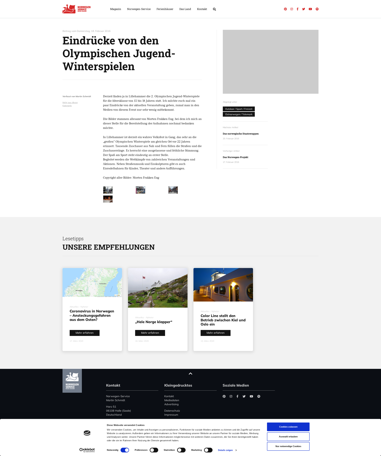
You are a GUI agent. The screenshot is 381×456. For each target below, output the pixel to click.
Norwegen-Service (139, 9)
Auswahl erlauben (288, 436)
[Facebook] (298, 9)
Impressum (171, 414)
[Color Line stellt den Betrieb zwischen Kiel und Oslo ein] (223, 285)
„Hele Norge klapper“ (153, 322)
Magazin (115, 9)
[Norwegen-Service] (77, 8)
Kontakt (202, 9)
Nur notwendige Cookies (288, 446)
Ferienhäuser (165, 9)
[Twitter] (303, 9)
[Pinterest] (285, 9)
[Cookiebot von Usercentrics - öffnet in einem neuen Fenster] (87, 450)
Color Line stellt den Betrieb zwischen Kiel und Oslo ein (223, 320)
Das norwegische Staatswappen (241, 133)
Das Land (185, 9)
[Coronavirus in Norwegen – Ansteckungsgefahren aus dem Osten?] (92, 282)
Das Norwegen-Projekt (235, 157)
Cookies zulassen (288, 426)
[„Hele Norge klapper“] (158, 288)
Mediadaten (171, 400)
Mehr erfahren (85, 332)
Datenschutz (172, 410)
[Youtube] (310, 9)
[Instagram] (291, 9)
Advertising (171, 404)
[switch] (154, 450)
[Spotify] (317, 9)
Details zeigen (225, 450)
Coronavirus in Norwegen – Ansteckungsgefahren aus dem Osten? (92, 315)
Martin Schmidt (83, 96)
